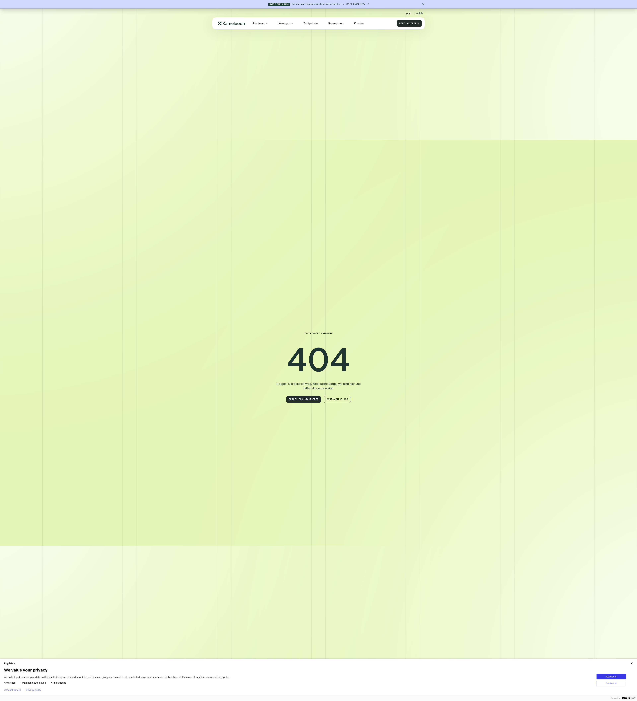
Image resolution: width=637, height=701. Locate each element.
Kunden (359, 23)
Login (408, 13)
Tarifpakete (310, 23)
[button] (419, 12)
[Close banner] (423, 4)
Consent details (12, 690)
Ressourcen (335, 23)
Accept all (611, 676)
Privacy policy (33, 690)
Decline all (611, 683)
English (8, 663)
